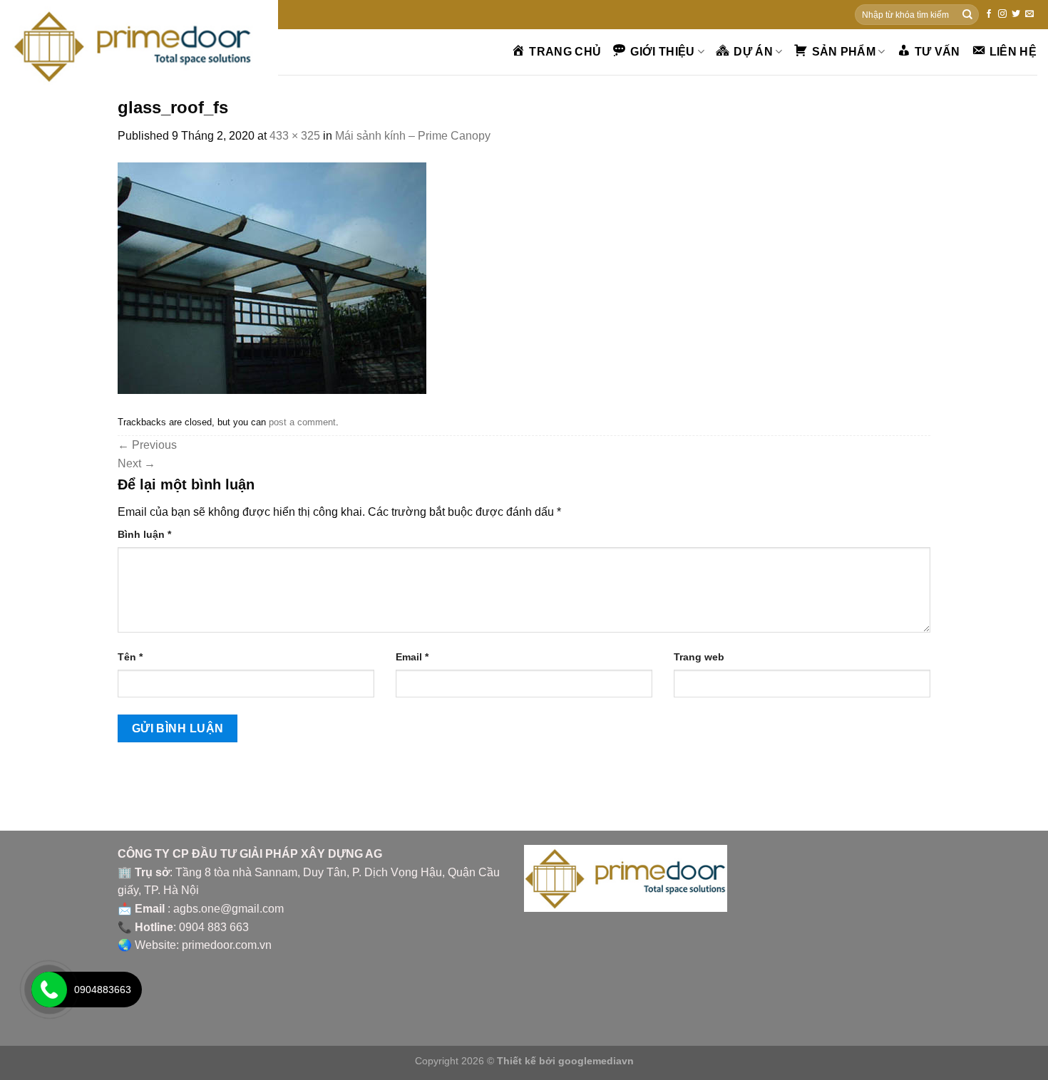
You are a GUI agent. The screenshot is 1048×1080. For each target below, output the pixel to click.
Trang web (699, 657)
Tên (130, 657)
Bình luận (144, 534)
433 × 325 (294, 136)
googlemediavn (596, 1060)
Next (136, 463)
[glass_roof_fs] (272, 277)
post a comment (302, 422)
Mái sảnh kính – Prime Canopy (412, 136)
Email (412, 657)
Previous (147, 445)
